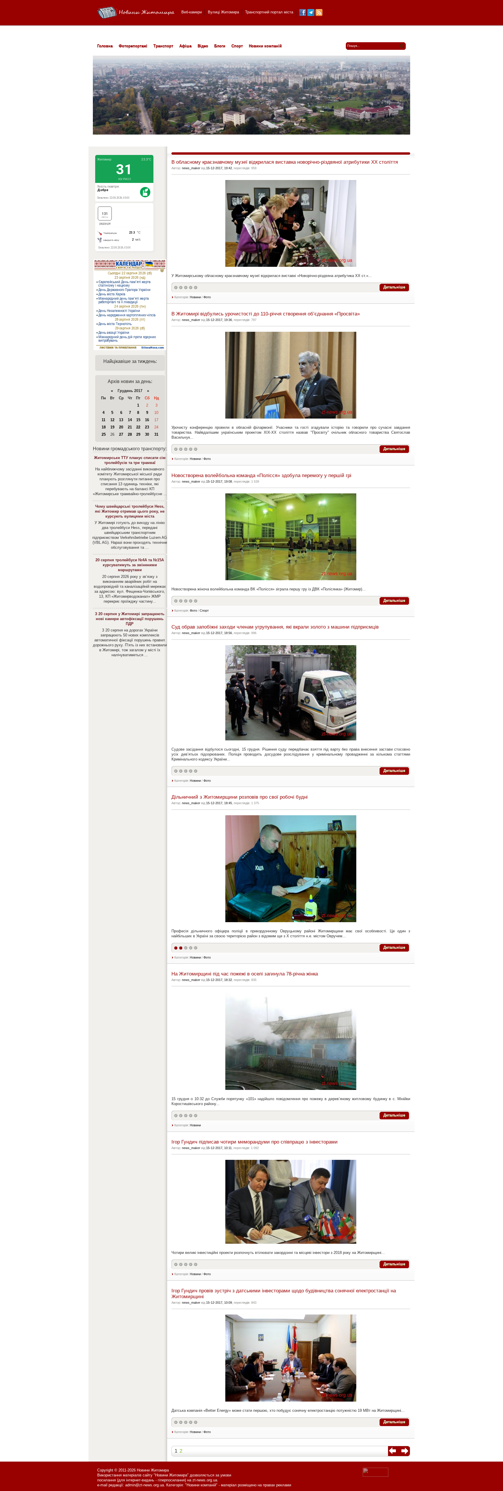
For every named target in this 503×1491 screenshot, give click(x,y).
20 (121, 427)
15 (138, 420)
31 (156, 434)
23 (147, 427)
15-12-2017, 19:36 (219, 320)
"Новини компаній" (201, 1485)
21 (130, 427)
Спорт (204, 610)
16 (147, 420)
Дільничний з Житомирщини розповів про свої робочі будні (239, 797)
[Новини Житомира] (135, 13)
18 (104, 427)
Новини (195, 297)
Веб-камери (191, 12)
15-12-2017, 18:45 (219, 803)
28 (130, 434)
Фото (207, 297)
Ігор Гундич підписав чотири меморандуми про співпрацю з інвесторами (254, 1142)
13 (121, 420)
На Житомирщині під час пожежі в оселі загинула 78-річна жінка (244, 974)
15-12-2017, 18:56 (219, 633)
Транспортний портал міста (269, 12)
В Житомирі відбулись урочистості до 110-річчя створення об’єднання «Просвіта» (265, 314)
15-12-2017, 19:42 (219, 168)
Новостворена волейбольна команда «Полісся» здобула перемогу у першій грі (261, 475)
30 (147, 434)
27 (121, 434)
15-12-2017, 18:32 (219, 980)
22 (138, 427)
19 (112, 427)
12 (112, 420)
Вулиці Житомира (223, 12)
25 (104, 434)
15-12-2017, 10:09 (219, 1302)
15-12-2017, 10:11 (219, 1148)
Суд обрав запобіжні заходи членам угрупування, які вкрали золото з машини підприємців (275, 627)
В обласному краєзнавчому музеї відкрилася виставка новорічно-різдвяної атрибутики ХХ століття (284, 162)
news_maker (191, 168)
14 (130, 420)
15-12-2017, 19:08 (219, 481)
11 (103, 420)
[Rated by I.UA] (375, 1475)
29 (138, 434)
